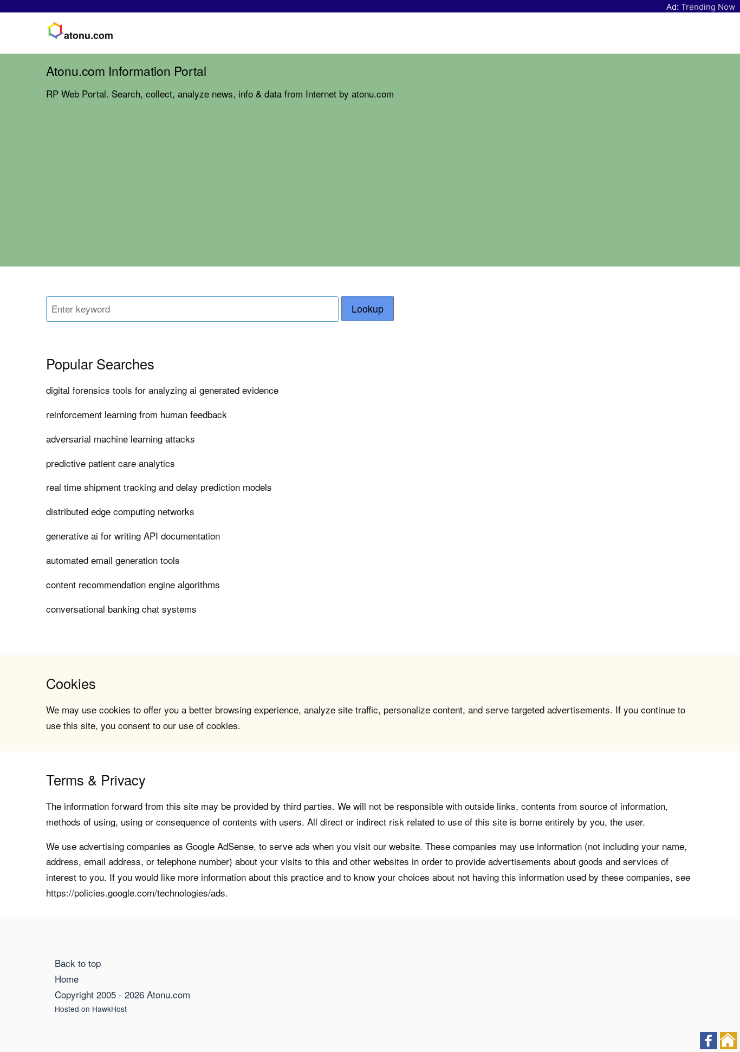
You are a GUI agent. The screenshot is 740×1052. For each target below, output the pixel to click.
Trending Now (708, 7)
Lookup (368, 308)
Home (67, 978)
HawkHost (109, 1008)
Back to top (78, 963)
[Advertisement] (370, 191)
